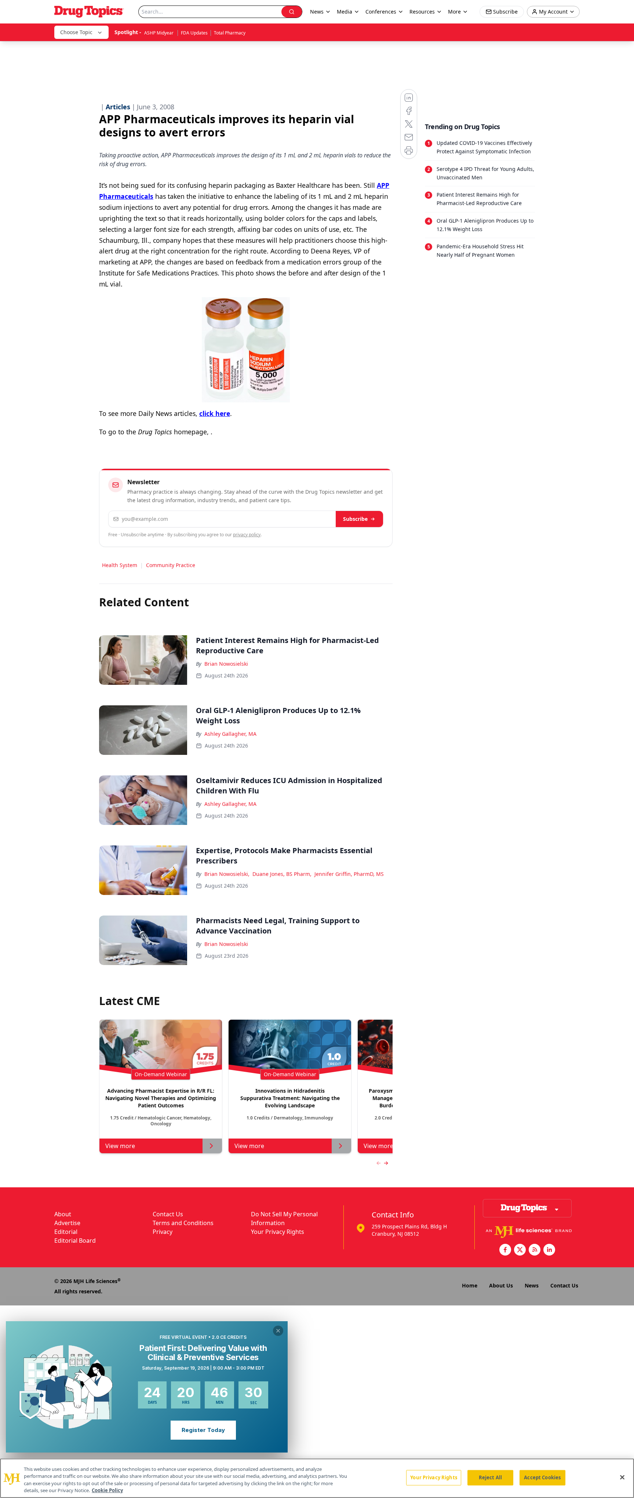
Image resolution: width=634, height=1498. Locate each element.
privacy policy (246, 534)
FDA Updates (194, 33)
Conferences (380, 11)
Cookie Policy (107, 1490)
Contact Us (168, 1214)
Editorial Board (75, 1240)
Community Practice (170, 565)
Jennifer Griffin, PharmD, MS (349, 873)
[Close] (622, 1477)
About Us (501, 1285)
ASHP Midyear (159, 33)
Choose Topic (76, 32)
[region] (317, 1478)
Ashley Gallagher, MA (230, 733)
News (532, 1285)
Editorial (65, 1232)
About (62, 1214)
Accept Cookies (542, 1477)
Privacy (162, 1232)
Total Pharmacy (229, 33)
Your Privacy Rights (277, 1232)
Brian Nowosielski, (226, 873)
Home (469, 1285)
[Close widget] (278, 1331)
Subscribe (355, 518)
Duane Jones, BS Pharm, (281, 873)
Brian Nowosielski (226, 663)
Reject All (490, 1477)
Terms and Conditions (183, 1223)
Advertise (67, 1223)
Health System (119, 565)
